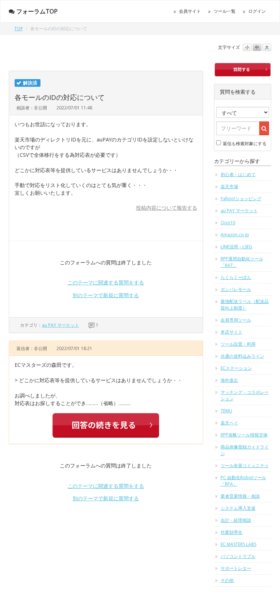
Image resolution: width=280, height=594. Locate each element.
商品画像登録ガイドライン (245, 450)
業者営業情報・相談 (240, 496)
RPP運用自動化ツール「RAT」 (242, 262)
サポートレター (236, 568)
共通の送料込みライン (242, 356)
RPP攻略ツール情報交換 (244, 435)
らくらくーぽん (236, 277)
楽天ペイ (229, 423)
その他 (227, 580)
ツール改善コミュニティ (245, 465)
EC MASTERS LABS (238, 544)
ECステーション (236, 368)
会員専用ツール (236, 320)
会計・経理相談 (236, 520)
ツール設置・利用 (238, 344)
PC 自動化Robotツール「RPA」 (243, 480)
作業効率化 (231, 532)
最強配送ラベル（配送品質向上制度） (245, 304)
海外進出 (229, 380)
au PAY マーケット (60, 325)
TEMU (226, 411)
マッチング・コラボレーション (245, 395)
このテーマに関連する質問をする (105, 282)
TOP (18, 29)
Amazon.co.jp (235, 235)
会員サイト (190, 11)
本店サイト (231, 332)
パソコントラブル (238, 556)
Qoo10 (228, 223)
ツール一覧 (225, 11)
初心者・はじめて (238, 174)
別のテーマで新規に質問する (106, 295)
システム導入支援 (238, 508)
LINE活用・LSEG (236, 247)
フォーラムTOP (37, 11)
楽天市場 (229, 186)
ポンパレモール (236, 289)
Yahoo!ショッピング (241, 198)
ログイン (257, 11)
